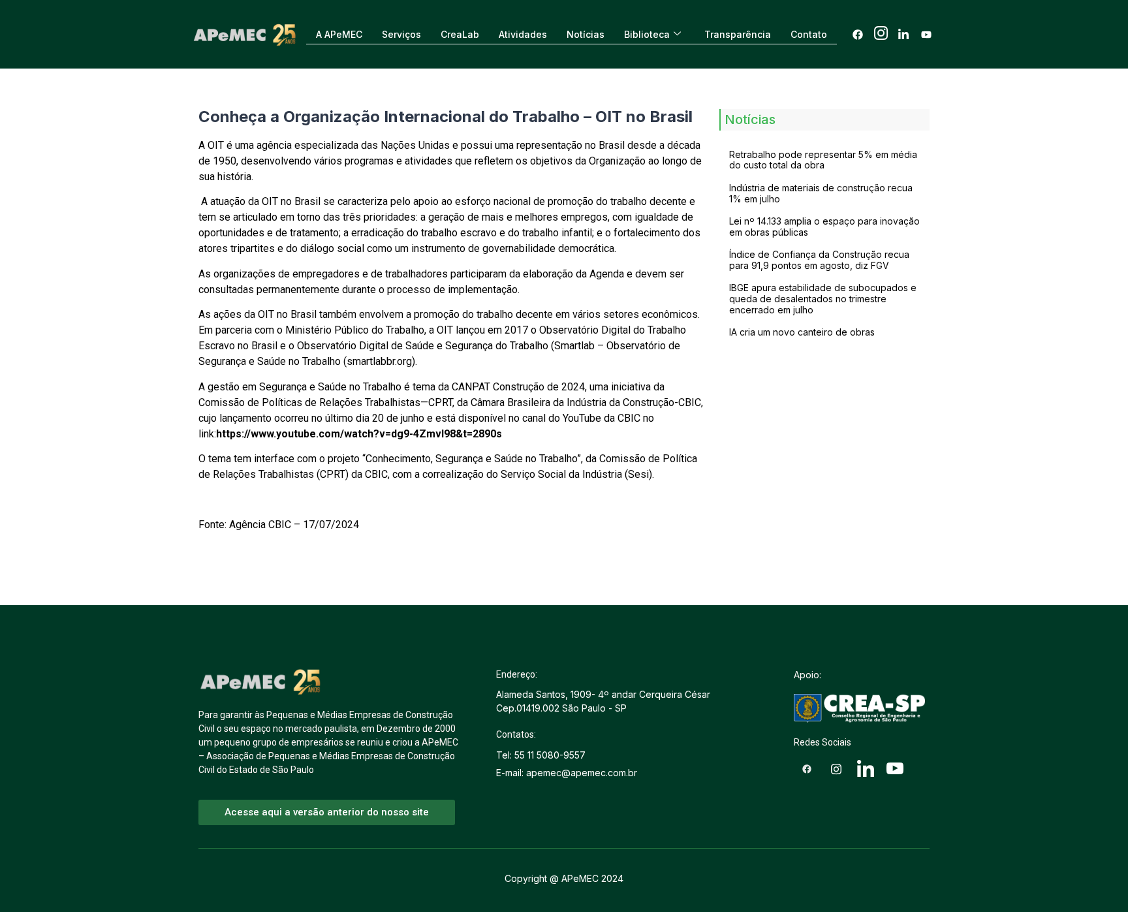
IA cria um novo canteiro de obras (802, 332)
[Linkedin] (903, 34)
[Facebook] (858, 34)
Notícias (585, 34)
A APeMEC (339, 34)
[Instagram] (880, 34)
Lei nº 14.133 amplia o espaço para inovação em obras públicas (824, 226)
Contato (809, 34)
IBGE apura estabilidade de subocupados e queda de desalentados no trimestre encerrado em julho (822, 298)
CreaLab (460, 34)
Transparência (737, 34)
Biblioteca (647, 34)
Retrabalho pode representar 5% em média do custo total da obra (823, 160)
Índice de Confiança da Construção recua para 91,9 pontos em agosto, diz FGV (819, 260)
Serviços (401, 34)
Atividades (523, 34)
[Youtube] (926, 34)
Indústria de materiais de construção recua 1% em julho (821, 193)
